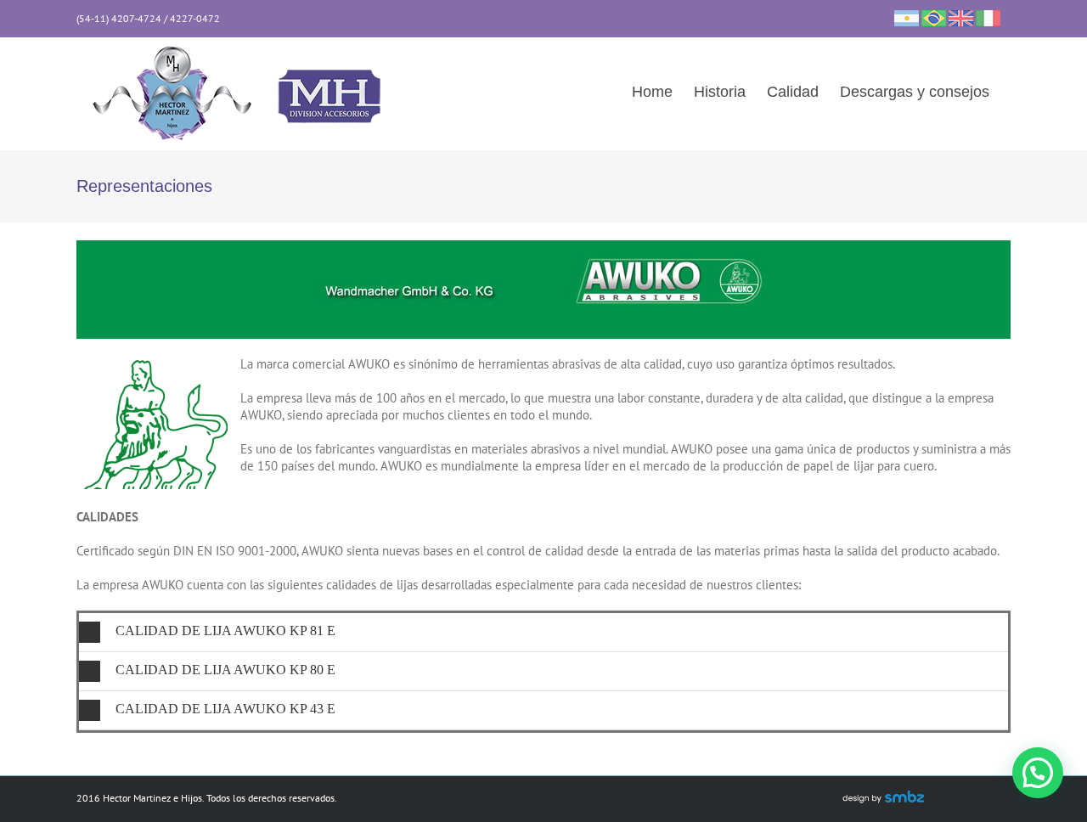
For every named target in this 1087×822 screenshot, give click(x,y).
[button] (543, 632)
